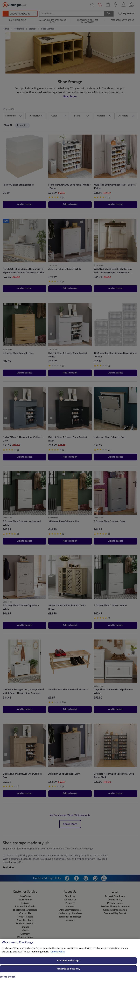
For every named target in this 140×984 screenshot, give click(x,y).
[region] (70, 961)
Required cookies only (68, 969)
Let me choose (7, 977)
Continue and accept (68, 960)
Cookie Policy (58, 952)
